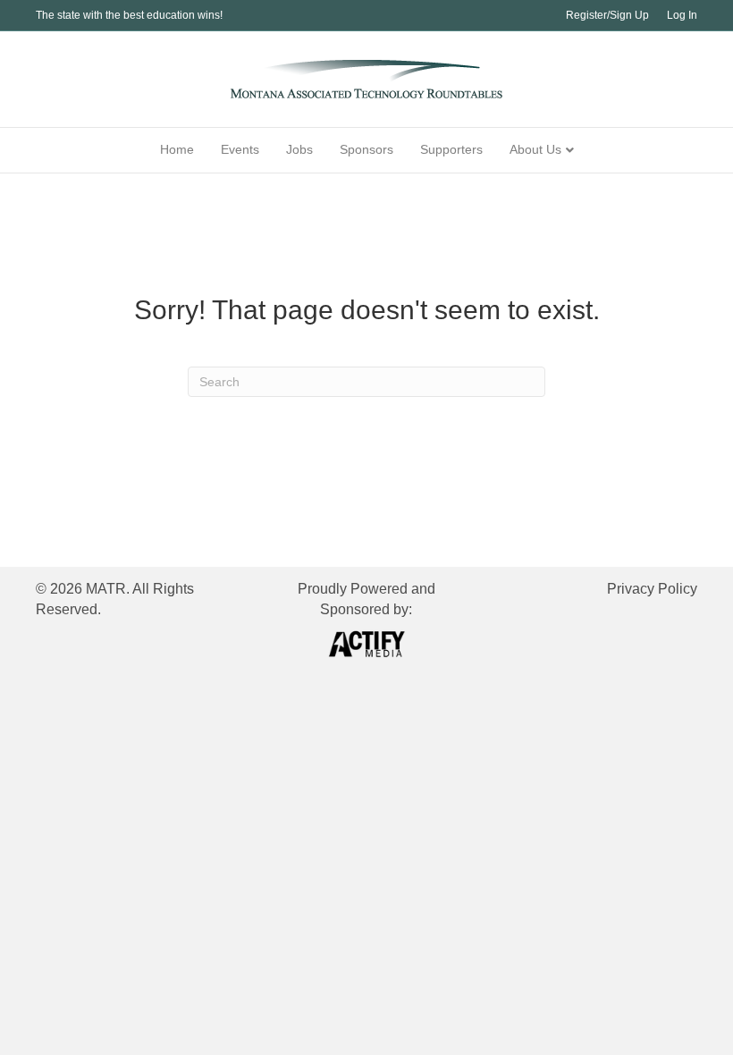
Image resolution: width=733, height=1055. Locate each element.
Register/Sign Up (607, 15)
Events (240, 149)
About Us (535, 149)
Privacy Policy (652, 588)
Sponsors (366, 149)
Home (177, 149)
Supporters (451, 149)
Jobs (299, 149)
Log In (682, 15)
